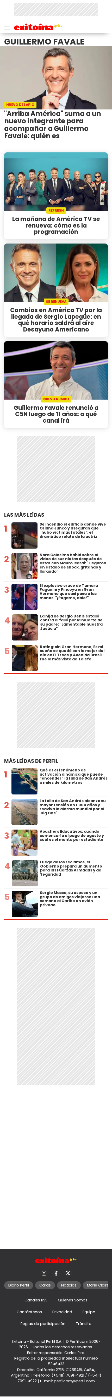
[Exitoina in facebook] (56, 1273)
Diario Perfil (18, 1285)
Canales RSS (35, 1300)
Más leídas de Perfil (31, 761)
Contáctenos (29, 1312)
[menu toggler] (6, 27)
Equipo (89, 1312)
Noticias (69, 1285)
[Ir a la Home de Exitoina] (38, 28)
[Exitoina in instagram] (44, 1273)
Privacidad (62, 1312)
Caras (45, 1285)
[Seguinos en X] (68, 1273)
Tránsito (83, 1323)
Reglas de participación (43, 1323)
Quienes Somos (73, 1300)
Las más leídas (24, 514)
